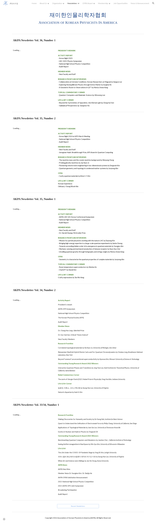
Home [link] (34, 3)
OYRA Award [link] (87, 3)
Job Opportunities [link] (120, 3)
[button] (153, 3)
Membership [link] (103, 3)
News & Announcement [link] (140, 3)
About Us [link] (43, 3)
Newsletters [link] (72, 3)
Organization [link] (57, 3)
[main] (78, 18)
